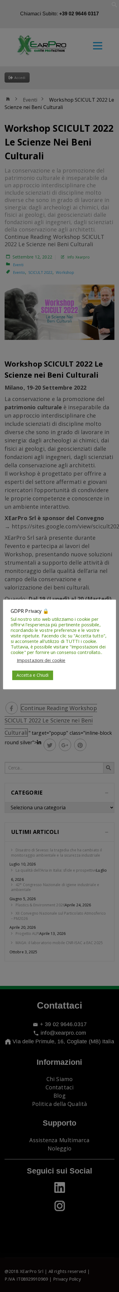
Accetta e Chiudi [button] (32, 675)
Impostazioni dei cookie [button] (41, 660)
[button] (114, 5)
